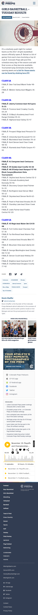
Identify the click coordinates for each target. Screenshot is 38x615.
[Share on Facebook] (10, 274)
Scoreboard (7, 552)
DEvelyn (23, 280)
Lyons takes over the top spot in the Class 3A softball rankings (18, 425)
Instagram (13, 394)
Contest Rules (7, 607)
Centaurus (5, 280)
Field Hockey (7, 536)
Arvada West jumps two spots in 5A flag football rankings (18, 430)
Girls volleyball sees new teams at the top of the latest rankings (19, 415)
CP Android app (15, 383)
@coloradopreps (9, 301)
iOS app (7, 583)
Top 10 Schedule (7, 290)
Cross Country (8, 517)
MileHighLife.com (8, 578)
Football (6, 485)
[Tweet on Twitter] (15, 274)
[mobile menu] (34, 3)
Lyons (25, 283)
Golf (4, 529)
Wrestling (6, 497)
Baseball (6, 504)
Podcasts (6, 556)
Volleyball (6, 501)
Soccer (5, 521)
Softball (5, 508)
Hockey (5, 532)
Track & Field (7, 513)
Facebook (13, 386)
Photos (5, 559)
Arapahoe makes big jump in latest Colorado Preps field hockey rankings (19, 435)
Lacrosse (6, 540)
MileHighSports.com (9, 566)
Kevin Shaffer (25, 17)
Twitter (12, 390)
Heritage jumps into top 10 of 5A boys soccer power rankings (19, 420)
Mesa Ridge (6, 287)
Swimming (6, 548)
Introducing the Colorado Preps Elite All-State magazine (13, 339)
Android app (9, 586)
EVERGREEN (6, 283)
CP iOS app (13, 379)
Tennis (5, 525)
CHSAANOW (14, 280)
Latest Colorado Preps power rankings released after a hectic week (19, 406)
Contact (5, 603)
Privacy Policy (7, 611)
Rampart (25, 287)
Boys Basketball (8, 489)
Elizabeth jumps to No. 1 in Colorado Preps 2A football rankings (19, 411)
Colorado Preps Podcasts (18, 375)
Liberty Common (16, 283)
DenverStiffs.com (8, 570)
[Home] (8, 3)
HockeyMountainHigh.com (11, 574)
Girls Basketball (7, 17)
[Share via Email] (21, 274)
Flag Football (7, 544)
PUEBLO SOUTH (16, 287)
